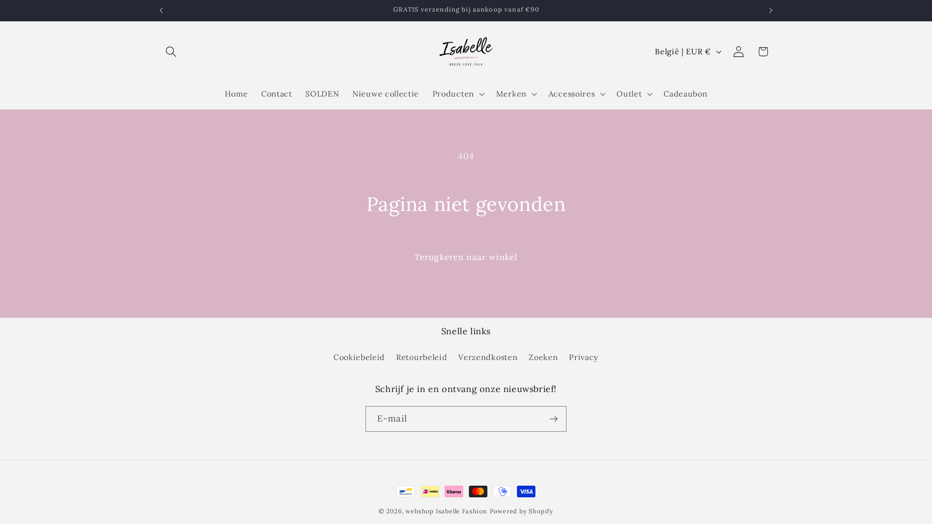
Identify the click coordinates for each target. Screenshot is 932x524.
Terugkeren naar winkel (466, 257)
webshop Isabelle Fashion (446, 511)
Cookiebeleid (359, 357)
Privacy (584, 357)
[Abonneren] (553, 419)
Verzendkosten (487, 357)
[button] (171, 51)
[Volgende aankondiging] (771, 10)
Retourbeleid (421, 357)
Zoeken (543, 357)
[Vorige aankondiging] (161, 10)
